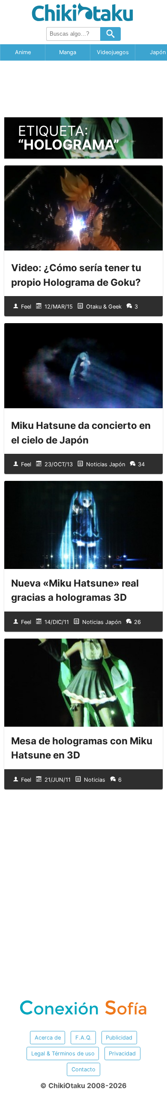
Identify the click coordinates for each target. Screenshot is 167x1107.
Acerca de (48, 1037)
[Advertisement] (83, 88)
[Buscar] (110, 34)
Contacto (83, 1069)
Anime (23, 52)
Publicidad (119, 1037)
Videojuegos (113, 52)
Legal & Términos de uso (63, 1053)
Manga (67, 52)
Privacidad (122, 1053)
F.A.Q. (83, 1037)
